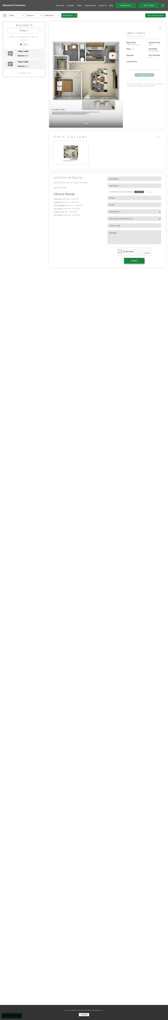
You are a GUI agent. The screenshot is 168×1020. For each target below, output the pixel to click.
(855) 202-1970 (60, 188)
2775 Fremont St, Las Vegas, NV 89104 (71, 183)
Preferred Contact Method (121, 192)
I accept (84, 1015)
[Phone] (163, 6)
